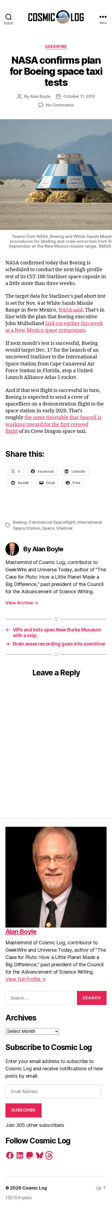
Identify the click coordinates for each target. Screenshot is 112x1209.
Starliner (64, 528)
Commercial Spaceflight (52, 522)
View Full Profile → (25, 979)
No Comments (59, 105)
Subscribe (23, 1110)
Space (48, 528)
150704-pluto (18, 1197)
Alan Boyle (40, 96)
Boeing (19, 522)
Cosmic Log (34, 1188)
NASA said (70, 310)
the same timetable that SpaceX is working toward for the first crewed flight (53, 424)
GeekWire (56, 46)
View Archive (21, 602)
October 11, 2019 (79, 96)
